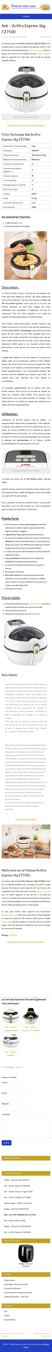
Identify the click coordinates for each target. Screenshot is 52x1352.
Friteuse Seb (22, 37)
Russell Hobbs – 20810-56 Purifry (18, 1203)
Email (4, 1093)
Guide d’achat (9, 1280)
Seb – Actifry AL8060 (11, 1053)
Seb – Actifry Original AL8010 (11, 1029)
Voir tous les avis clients (26, 819)
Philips (7, 1315)
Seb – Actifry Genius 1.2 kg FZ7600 (18, 1191)
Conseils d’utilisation (12, 1288)
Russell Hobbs (9, 1320)
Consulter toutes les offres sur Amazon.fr (26, 942)
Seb (5, 1311)
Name (5, 1082)
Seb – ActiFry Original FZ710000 (17, 1197)
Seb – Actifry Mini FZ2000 (14, 1220)
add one (19, 1067)
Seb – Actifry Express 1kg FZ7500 (20, 1215)
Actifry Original (43, 53)
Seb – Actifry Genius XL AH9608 (17, 1186)
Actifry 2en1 (7, 921)
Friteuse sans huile (10, 37)
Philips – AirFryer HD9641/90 (16, 1209)
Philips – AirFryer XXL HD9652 (16, 1180)
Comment (6, 1114)
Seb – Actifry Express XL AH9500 (31, 1029)
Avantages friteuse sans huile (16, 1284)
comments (46, 37)
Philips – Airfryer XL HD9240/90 (17, 1226)
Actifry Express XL (36, 50)
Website (5, 1103)
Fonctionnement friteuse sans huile (18, 1292)
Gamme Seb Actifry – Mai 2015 (16, 1297)
